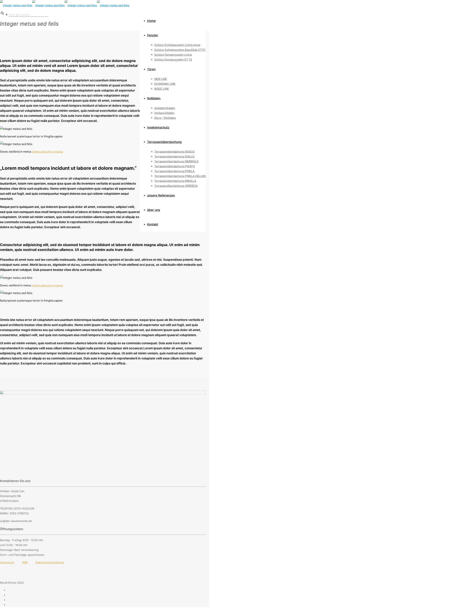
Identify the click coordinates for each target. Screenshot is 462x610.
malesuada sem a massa (47, 151)
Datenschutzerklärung (50, 562)
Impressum (7, 562)
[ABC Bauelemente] (64, 5)
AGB (25, 562)
